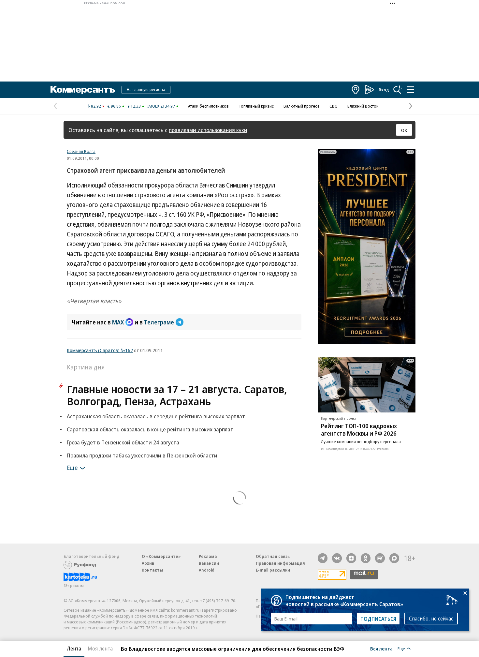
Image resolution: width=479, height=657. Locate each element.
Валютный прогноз (301, 106)
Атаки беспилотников (208, 106)
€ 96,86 (114, 106)
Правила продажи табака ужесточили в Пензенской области (142, 455)
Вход (384, 90)
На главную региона (146, 89)
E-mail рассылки (273, 570)
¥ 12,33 (134, 106)
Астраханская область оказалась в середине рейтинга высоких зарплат (156, 416)
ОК (404, 130)
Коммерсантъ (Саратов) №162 (100, 350)
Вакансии (209, 563)
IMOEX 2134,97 (161, 106)
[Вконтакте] (337, 558)
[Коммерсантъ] (83, 89)
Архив (148, 563)
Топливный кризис (256, 106)
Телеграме (159, 322)
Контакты (152, 570)
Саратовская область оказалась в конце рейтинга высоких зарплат (150, 429)
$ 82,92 (94, 106)
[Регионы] (356, 90)
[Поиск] (397, 90)
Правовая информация (280, 563)
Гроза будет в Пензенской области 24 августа (123, 442)
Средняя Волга (81, 151)
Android (206, 570)
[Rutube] (380, 558)
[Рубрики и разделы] (410, 90)
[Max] (394, 558)
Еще (72, 467)
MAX (118, 322)
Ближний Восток (362, 106)
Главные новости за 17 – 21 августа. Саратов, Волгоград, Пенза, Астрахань (177, 395)
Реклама (208, 556)
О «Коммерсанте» (161, 556)
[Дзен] (351, 558)
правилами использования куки (208, 130)
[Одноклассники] (365, 558)
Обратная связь (273, 556)
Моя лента (100, 648)
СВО (333, 106)
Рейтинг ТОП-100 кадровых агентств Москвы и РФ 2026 (359, 429)
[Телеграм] (322, 558)
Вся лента (381, 648)
